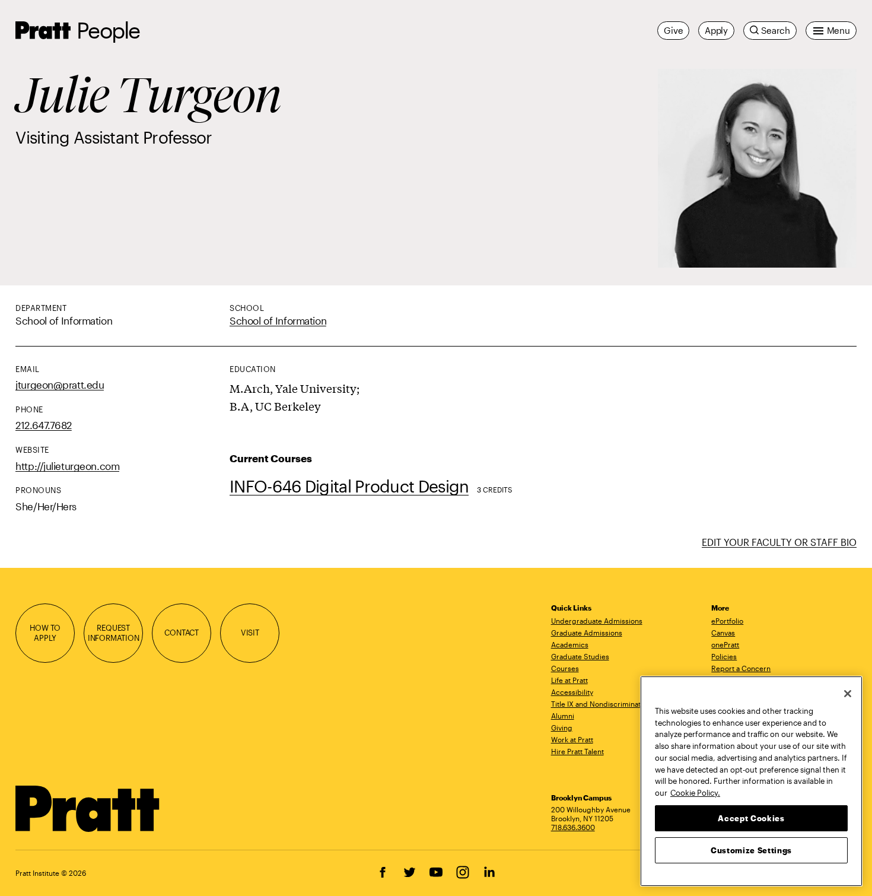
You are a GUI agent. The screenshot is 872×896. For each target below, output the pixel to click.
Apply (716, 30)
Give (673, 30)
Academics (569, 644)
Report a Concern (741, 668)
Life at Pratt (569, 680)
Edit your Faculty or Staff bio (779, 542)
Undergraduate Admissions (596, 621)
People (108, 30)
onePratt (725, 644)
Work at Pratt (572, 739)
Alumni (562, 715)
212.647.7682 (43, 425)
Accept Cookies (751, 817)
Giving (561, 727)
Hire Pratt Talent (577, 751)
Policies (724, 656)
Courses (565, 668)
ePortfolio (727, 621)
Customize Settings (751, 849)
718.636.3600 (573, 827)
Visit (250, 632)
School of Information (278, 320)
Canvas (723, 632)
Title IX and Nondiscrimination (601, 704)
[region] (751, 781)
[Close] (848, 694)
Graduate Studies (580, 656)
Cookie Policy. (695, 792)
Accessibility (572, 692)
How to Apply (45, 632)
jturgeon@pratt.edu (59, 384)
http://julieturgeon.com (67, 466)
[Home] (87, 809)
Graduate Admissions (586, 632)
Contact (181, 632)
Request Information (113, 632)
